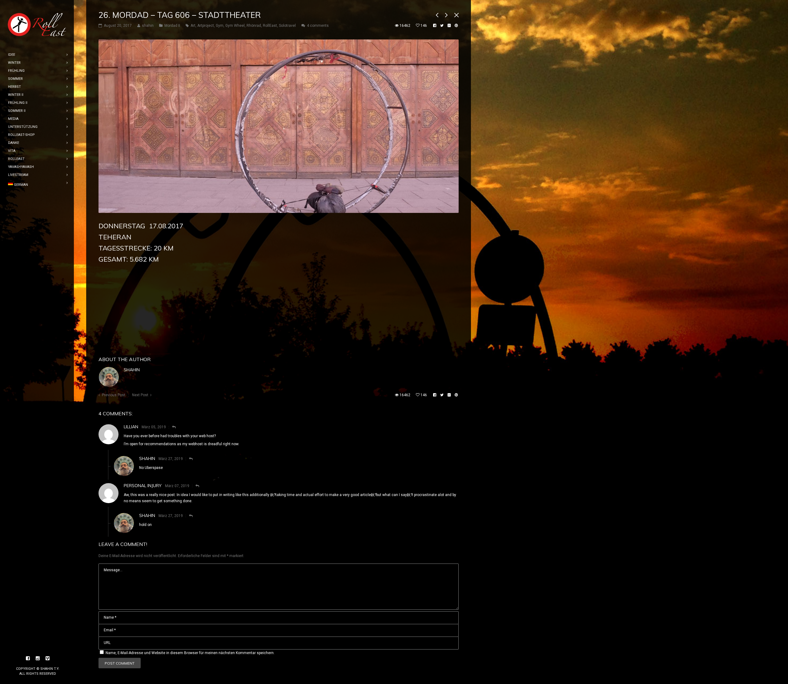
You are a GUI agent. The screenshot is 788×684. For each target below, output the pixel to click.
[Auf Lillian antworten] (171, 427)
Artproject (205, 25)
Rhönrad (254, 25)
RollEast (270, 25)
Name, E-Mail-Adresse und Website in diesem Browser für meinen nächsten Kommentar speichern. (190, 653)
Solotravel (287, 25)
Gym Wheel (235, 25)
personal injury (143, 485)
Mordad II (172, 25)
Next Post (140, 395)
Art (193, 25)
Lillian (131, 427)
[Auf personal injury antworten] (194, 486)
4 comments (318, 25)
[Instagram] (38, 658)
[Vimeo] (48, 658)
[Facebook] (28, 658)
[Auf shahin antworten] (188, 459)
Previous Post (113, 395)
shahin (132, 370)
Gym (219, 25)
